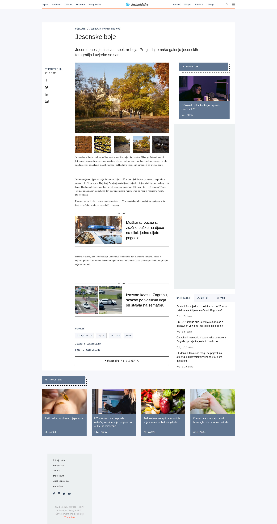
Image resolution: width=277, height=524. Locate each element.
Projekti (199, 4)
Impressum (58, 475)
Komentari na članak (120, 360)
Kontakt (56, 470)
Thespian (69, 517)
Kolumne (80, 4)
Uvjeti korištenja (61, 481)
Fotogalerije (95, 4)
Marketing (58, 486)
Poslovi (176, 4)
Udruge (210, 4)
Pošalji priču (59, 460)
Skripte (187, 4)
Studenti (56, 4)
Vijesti (45, 4)
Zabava (68, 4)
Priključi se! (58, 465)
